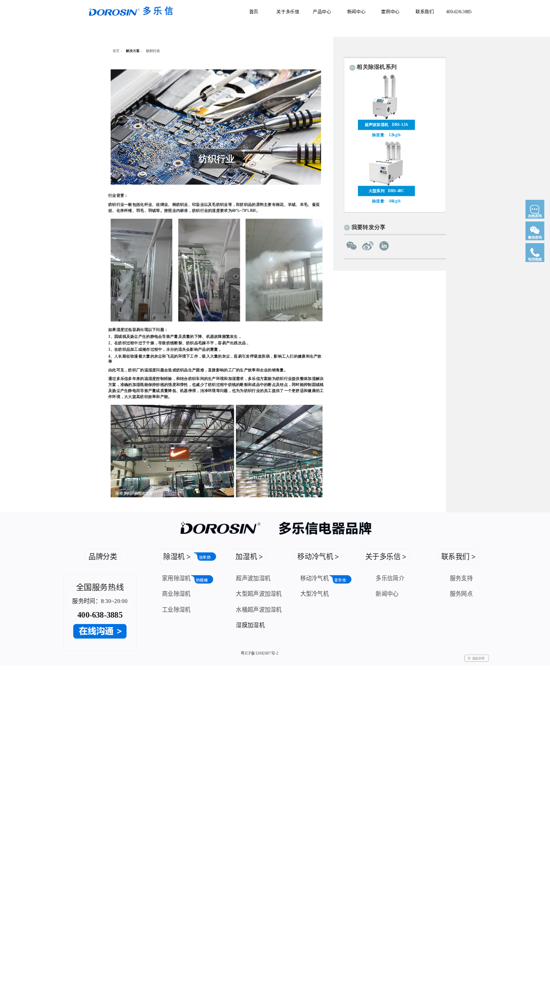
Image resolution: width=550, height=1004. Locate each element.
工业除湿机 (176, 609)
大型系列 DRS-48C (386, 191)
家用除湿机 (176, 578)
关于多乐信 (287, 11)
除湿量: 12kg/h (386, 135)
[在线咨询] (535, 220)
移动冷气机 (314, 578)
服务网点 (461, 594)
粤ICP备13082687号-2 (259, 653)
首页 (253, 11)
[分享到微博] (367, 245)
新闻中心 (356, 11)
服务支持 (461, 578)
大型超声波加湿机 (258, 594)
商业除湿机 (176, 594)
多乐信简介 (390, 578)
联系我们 (425, 11)
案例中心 (390, 11)
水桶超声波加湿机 (258, 609)
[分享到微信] (351, 245)
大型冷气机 (314, 594)
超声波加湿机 (253, 578)
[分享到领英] (383, 245)
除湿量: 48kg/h (386, 201)
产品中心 (322, 11)
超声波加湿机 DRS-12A (386, 124)
